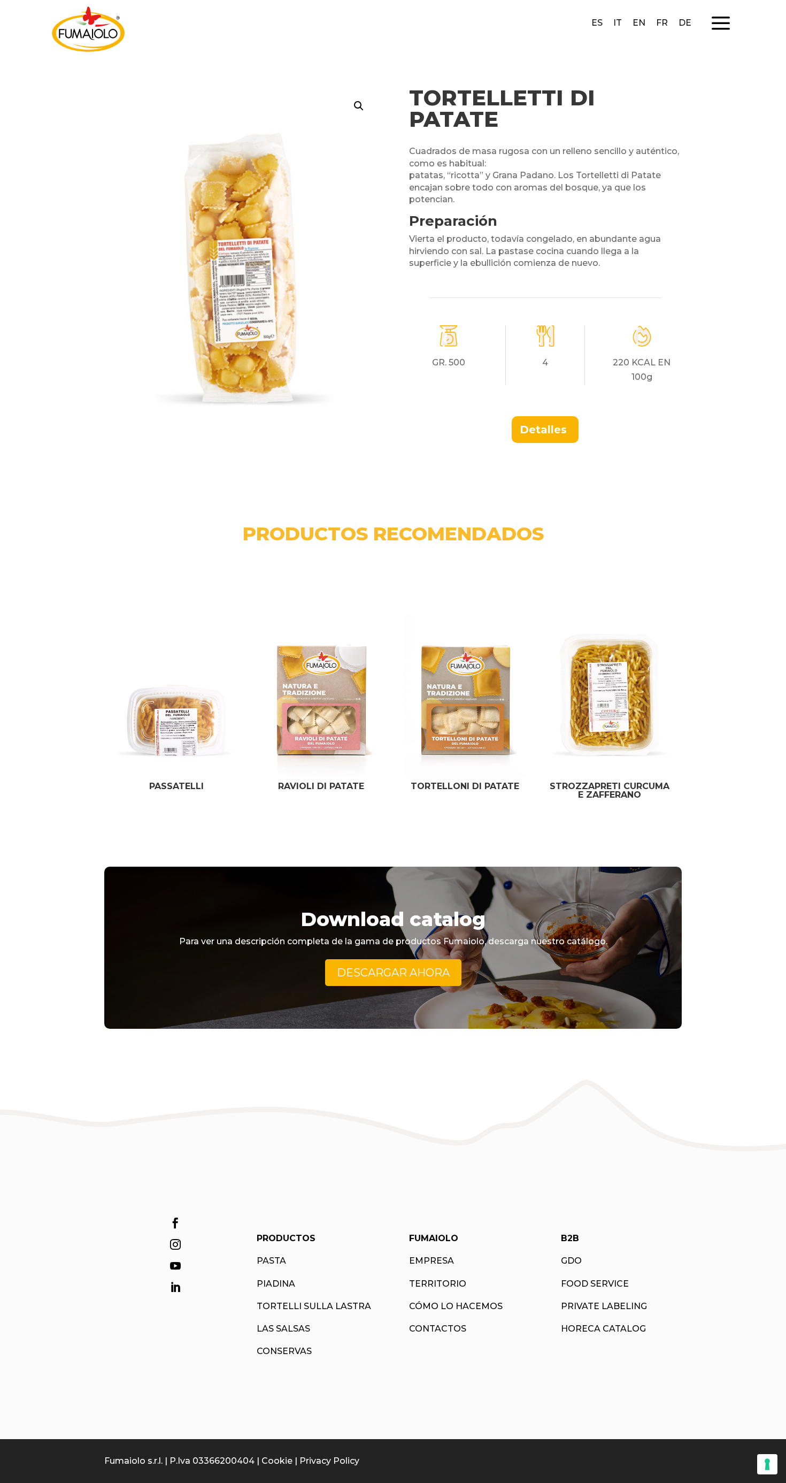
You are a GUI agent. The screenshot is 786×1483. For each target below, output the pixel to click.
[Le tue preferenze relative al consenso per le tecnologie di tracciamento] (767, 1464)
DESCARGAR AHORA (393, 972)
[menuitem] (545, 429)
